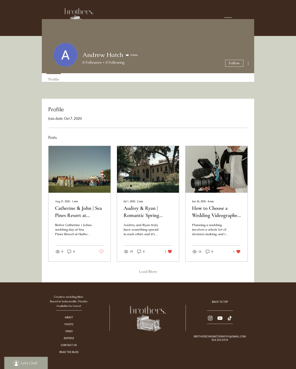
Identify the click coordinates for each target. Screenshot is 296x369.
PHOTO (69, 324)
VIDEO (69, 331)
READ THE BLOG (68, 352)
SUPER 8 (69, 338)
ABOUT (69, 317)
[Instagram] (210, 318)
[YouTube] (220, 318)
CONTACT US (69, 345)
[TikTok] (230, 318)
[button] (228, 18)
